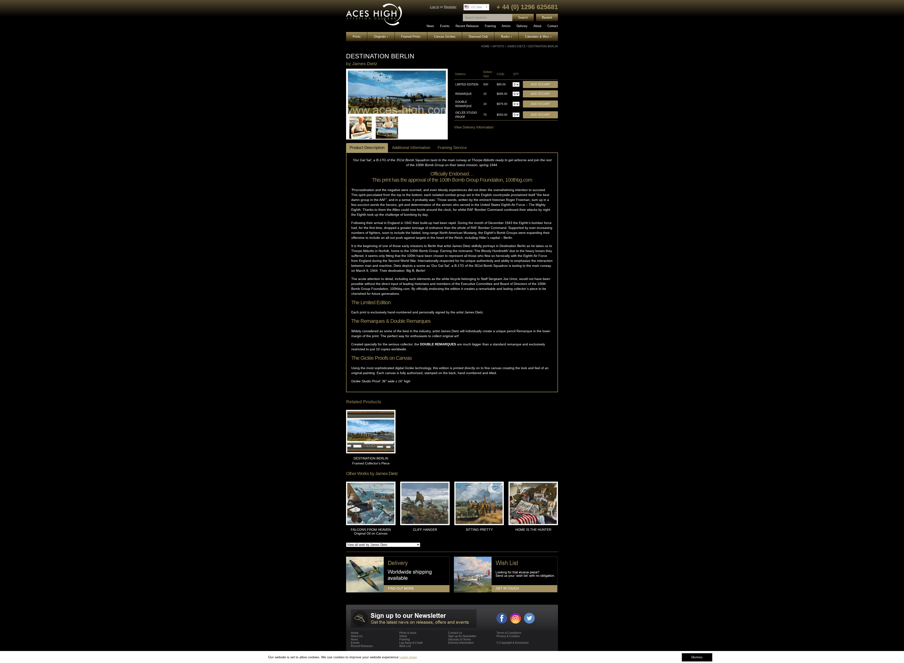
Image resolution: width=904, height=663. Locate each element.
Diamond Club (478, 36)
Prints (357, 36)
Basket (547, 17)
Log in (434, 7)
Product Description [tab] (367, 147)
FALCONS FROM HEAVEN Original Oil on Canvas (371, 531)
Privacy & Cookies (508, 636)
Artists (506, 26)
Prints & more (407, 633)
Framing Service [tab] (452, 147)
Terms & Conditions (508, 633)
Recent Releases (467, 26)
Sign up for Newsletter (462, 636)
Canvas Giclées (445, 36)
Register (450, 7)
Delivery (522, 26)
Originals (381, 36)
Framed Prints (410, 36)
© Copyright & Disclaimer (512, 642)
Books (506, 36)
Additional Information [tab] (411, 147)
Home (485, 46)
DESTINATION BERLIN (543, 46)
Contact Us (455, 633)
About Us (357, 636)
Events (445, 26)
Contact (552, 26)
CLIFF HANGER (425, 529)
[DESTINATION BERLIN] (397, 113)
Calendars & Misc (538, 36)
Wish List (405, 646)
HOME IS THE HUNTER (533, 529)
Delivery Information (461, 642)
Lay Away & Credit (411, 642)
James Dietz (516, 46)
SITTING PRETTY (479, 529)
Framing (490, 26)
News (430, 26)
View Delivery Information (473, 127)
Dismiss (696, 657)
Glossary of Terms (459, 639)
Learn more (408, 657)
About (537, 26)
